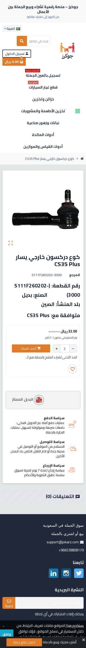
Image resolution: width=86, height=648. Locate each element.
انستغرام (66, 573)
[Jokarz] (67, 50)
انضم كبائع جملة (24, 642)
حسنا (9, 605)
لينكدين (53, 573)
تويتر (79, 573)
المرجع (74, 274)
